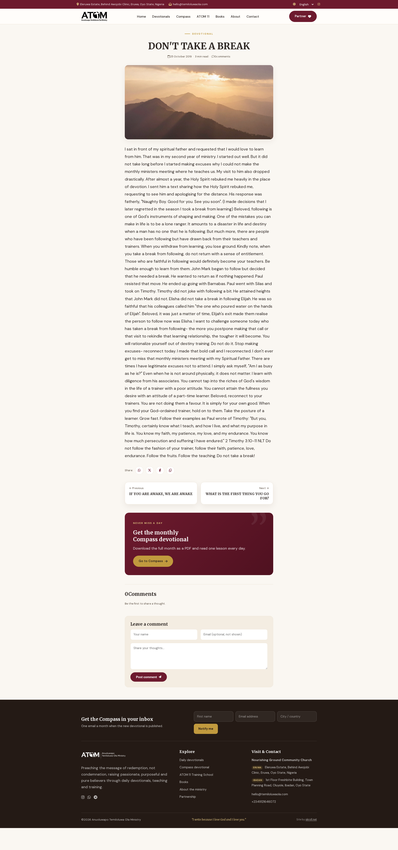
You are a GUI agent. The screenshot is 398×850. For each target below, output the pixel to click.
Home (141, 17)
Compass (183, 17)
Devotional (202, 33)
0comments (222, 56)
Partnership (188, 797)
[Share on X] (150, 470)
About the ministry (193, 789)
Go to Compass (151, 561)
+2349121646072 (264, 802)
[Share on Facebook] (160, 470)
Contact (252, 17)
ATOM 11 (203, 17)
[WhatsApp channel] (89, 797)
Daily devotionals (192, 760)
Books (220, 17)
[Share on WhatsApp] (139, 470)
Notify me (205, 729)
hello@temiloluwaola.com (190, 4)
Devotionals (161, 17)
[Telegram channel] (95, 797)
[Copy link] (170, 470)
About (235, 17)
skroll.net (311, 819)
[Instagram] (319, 4)
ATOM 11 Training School (196, 775)
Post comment (146, 677)
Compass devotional (194, 767)
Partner (300, 16)
